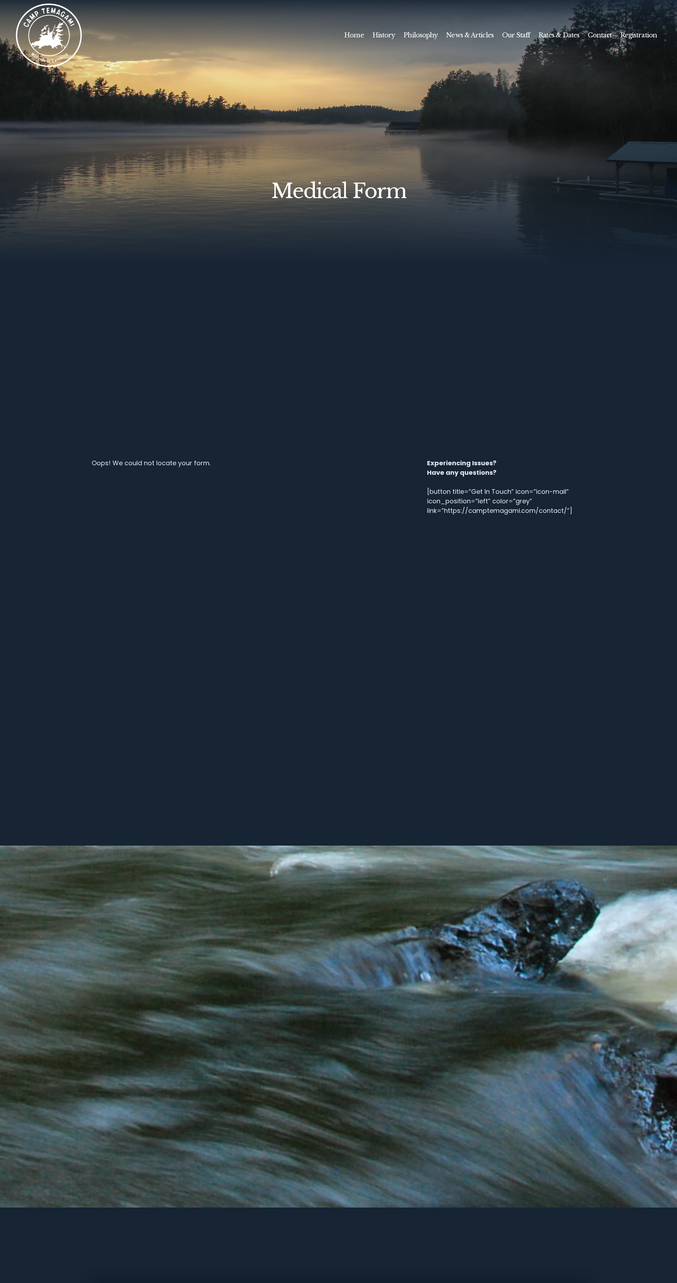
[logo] (49, 35)
